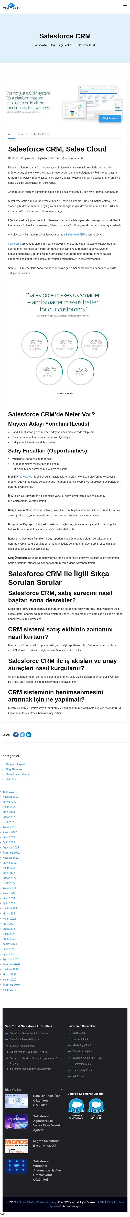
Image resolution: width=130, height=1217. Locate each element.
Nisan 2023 (9, 807)
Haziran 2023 (11, 796)
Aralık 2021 (9, 888)
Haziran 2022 (11, 857)
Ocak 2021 (9, 933)
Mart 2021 (9, 923)
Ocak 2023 (9, 822)
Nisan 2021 (9, 918)
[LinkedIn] (28, 734)
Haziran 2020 (11, 969)
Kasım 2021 (10, 893)
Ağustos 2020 (11, 959)
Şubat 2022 (9, 878)
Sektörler (11, 779)
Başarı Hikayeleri (16, 764)
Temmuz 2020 (11, 964)
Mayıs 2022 (10, 862)
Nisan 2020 (9, 979)
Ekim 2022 (9, 837)
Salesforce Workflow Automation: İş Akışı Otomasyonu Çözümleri (47, 1170)
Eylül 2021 (9, 903)
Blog (52, 45)
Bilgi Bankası (65, 45)
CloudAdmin (43, 134)
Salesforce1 (26, 476)
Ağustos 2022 (11, 847)
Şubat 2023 (9, 817)
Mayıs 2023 (10, 801)
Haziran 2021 (11, 908)
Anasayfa (41, 45)
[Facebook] (16, 734)
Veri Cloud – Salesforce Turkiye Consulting (35, 1202)
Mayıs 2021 (10, 913)
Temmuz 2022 (11, 852)
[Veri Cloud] (11, 6)
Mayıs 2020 (10, 974)
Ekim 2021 (9, 898)
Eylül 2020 (9, 954)
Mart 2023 (9, 812)
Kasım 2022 (10, 832)
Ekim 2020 (9, 949)
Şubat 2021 (9, 928)
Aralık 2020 (9, 939)
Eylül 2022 (9, 842)
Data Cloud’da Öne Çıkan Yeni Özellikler (46, 1100)
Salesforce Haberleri (18, 774)
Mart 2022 (9, 873)
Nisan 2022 (9, 867)
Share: (6, 734)
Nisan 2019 (9, 989)
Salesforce (14, 243)
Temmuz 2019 (11, 984)
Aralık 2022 (9, 827)
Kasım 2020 (10, 944)
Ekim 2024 (9, 791)
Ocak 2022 (9, 883)
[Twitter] (22, 734)
